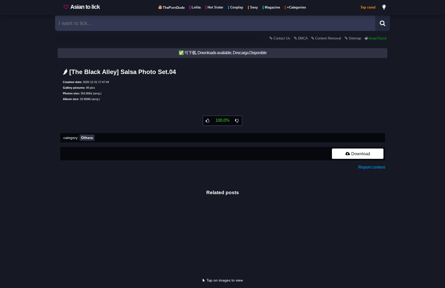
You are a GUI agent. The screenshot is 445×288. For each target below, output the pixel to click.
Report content (371, 167)
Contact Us (281, 38)
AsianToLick (377, 38)
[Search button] (382, 23)
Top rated (367, 7)
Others (87, 138)
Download (360, 154)
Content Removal (328, 38)
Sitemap (355, 38)
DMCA (303, 38)
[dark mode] (384, 7)
